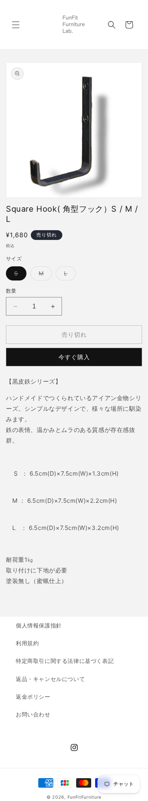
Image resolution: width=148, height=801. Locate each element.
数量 (11, 291)
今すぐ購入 (74, 357)
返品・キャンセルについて (50, 678)
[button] (15, 24)
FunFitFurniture (84, 797)
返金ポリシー (33, 696)
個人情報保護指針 (39, 625)
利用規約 (27, 643)
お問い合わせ (33, 714)
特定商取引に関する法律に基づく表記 (65, 660)
